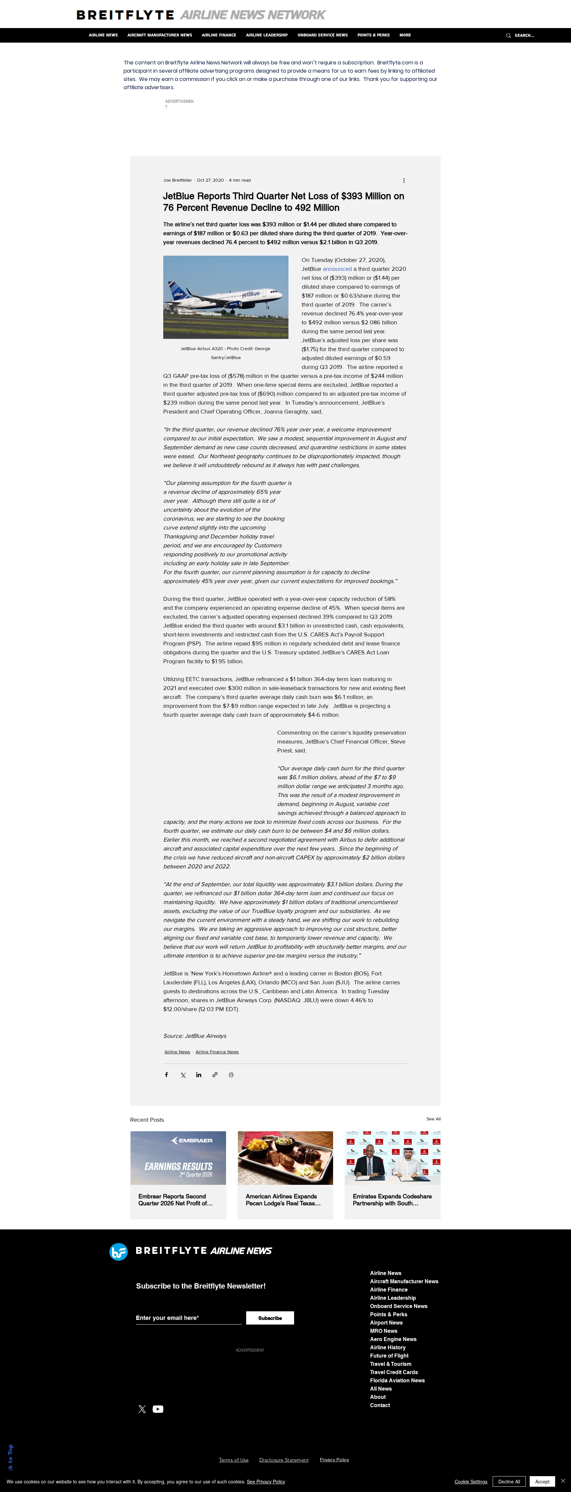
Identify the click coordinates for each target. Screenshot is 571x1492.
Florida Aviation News (397, 1380)
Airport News (386, 1323)
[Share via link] (215, 1075)
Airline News (177, 1051)
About (378, 1397)
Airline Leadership (393, 1298)
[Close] (563, 1481)
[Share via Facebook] (166, 1075)
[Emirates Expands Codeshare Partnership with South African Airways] (392, 1158)
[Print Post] (231, 1075)
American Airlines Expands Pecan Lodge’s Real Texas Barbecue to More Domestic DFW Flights (283, 1200)
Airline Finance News (217, 1051)
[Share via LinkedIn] (199, 1075)
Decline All (509, 1481)
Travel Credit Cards (394, 1372)
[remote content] (357, 521)
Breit (153, 1250)
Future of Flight (389, 1356)
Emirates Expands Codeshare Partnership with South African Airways (392, 1200)
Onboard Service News (399, 1306)
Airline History (388, 1347)
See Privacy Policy (266, 1481)
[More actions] (404, 180)
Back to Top (10, 1462)
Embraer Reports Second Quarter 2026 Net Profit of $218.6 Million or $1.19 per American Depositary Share (174, 1200)
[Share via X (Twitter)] (182, 1075)
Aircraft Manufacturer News (404, 1281)
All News (381, 1389)
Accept (542, 1481)
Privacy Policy (334, 1459)
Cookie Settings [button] (471, 1481)
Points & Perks (388, 1314)
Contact (380, 1405)
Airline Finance (389, 1290)
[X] (142, 1409)
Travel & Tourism (390, 1364)
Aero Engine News (393, 1339)
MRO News (384, 1331)
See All (434, 1118)
